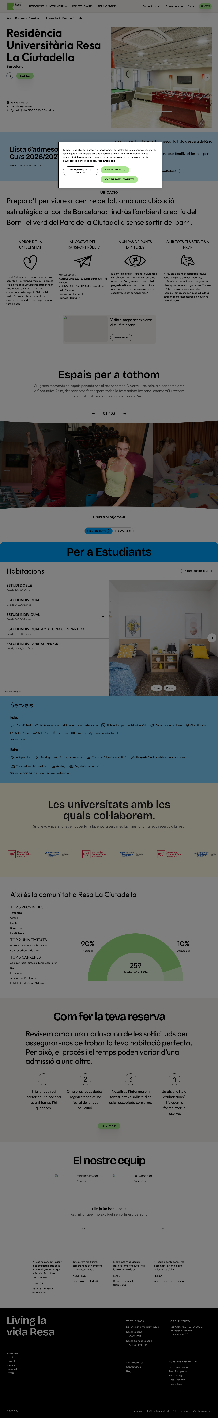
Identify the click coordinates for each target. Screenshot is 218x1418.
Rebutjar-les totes (115, 170)
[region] (110, 165)
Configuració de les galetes (80, 171)
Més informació (106, 160)
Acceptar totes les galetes (119, 179)
